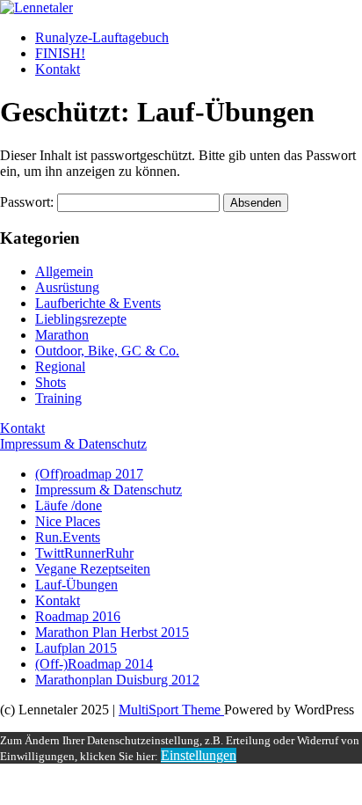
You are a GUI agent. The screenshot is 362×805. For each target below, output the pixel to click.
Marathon (62, 334)
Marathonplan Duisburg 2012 (117, 679)
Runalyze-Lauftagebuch (102, 37)
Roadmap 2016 (77, 616)
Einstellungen (198, 755)
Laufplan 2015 (76, 647)
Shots (50, 382)
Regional (60, 366)
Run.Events (67, 537)
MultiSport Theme (171, 709)
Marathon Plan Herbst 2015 (112, 632)
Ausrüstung (67, 287)
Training (58, 398)
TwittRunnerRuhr (84, 552)
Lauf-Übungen (76, 584)
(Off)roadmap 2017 (89, 473)
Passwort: (28, 201)
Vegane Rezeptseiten (92, 568)
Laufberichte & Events (98, 303)
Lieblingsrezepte (81, 318)
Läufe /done (68, 505)
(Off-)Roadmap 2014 (94, 663)
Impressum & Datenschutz (73, 443)
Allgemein (64, 271)
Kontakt (57, 69)
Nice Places (67, 521)
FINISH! (60, 53)
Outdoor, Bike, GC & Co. (107, 350)
